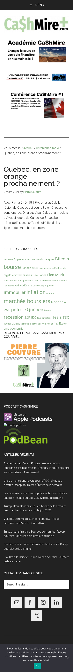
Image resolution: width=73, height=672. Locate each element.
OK (37, 666)
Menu (39, 5)
